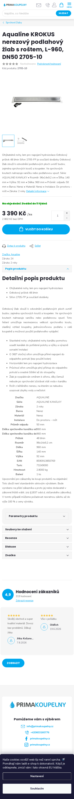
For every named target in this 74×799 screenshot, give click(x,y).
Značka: (11, 254)
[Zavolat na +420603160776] (47, 5)
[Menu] (69, 5)
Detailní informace (36, 191)
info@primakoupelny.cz (40, 726)
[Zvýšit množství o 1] (67, 213)
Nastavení (37, 776)
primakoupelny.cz (40, 738)
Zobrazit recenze (24, 600)
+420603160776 (40, 732)
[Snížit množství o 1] (67, 218)
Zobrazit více (13, 664)
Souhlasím (37, 789)
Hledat (63, 13)
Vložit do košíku (39, 229)
